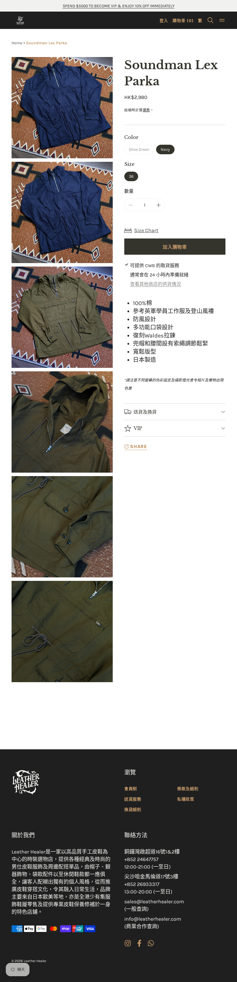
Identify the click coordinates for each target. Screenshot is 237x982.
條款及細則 (188, 788)
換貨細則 (132, 809)
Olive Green (141, 150)
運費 (146, 110)
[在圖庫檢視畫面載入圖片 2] (62, 317)
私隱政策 (185, 799)
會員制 (130, 788)
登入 (164, 20)
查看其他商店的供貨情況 (155, 284)
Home (17, 43)
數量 (129, 191)
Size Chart (146, 230)
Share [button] (138, 446)
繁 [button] (200, 20)
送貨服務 (132, 799)
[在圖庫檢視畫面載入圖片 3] (62, 422)
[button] (210, 20)
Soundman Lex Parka (46, 43)
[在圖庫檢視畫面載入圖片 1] (62, 212)
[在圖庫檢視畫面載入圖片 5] (62, 631)
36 (131, 176)
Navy (165, 149)
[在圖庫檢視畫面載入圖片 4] (62, 526)
